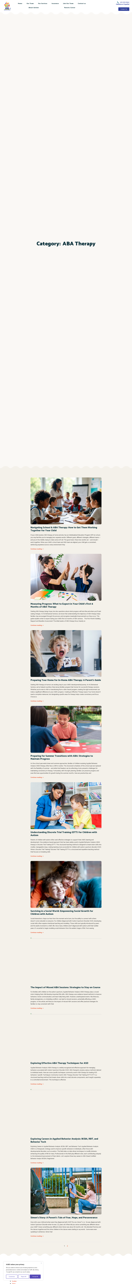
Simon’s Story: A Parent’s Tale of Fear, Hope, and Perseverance (64, 1218)
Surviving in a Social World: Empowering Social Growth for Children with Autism (62, 912)
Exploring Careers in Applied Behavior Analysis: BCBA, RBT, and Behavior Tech (64, 1140)
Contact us (82, 3)
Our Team (30, 3)
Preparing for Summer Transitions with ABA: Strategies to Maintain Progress (62, 757)
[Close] (41, 1263)
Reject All (23, 1276)
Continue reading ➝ (37, 549)
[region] (23, 1271)
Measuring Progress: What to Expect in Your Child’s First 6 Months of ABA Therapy (62, 605)
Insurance (55, 3)
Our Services (42, 3)
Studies (14, 1281)
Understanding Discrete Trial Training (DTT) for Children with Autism (64, 833)
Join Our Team (68, 3)
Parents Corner (69, 7)
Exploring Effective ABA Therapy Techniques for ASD (59, 1063)
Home (20, 3)
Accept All (35, 1276)
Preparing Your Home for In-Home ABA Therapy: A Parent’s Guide (66, 680)
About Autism (34, 7)
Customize (12, 1276)
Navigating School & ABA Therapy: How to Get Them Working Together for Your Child (64, 529)
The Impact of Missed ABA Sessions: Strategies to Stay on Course (65, 987)
